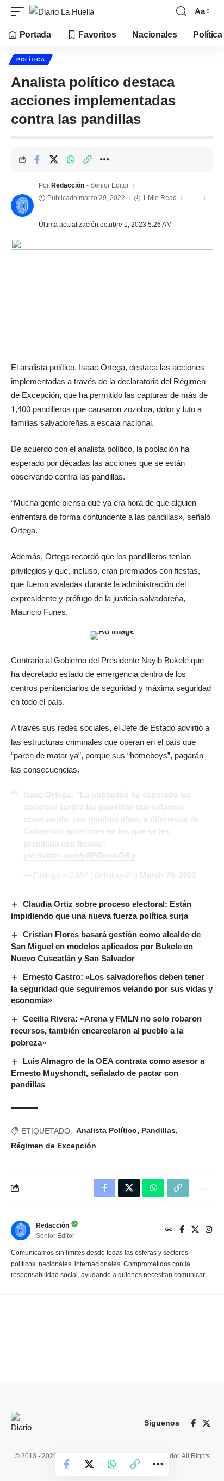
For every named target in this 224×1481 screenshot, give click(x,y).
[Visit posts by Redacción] (22, 205)
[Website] (169, 1230)
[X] (195, 1230)
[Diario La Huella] (61, 11)
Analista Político (106, 1130)
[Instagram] (208, 1230)
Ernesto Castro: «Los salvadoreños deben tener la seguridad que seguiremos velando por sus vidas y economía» (112, 988)
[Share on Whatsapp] (70, 159)
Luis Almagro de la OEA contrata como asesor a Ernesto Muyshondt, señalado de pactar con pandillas (107, 1073)
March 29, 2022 (168, 875)
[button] (20, 11)
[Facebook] (181, 1230)
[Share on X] (53, 159)
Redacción (67, 185)
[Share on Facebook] (37, 159)
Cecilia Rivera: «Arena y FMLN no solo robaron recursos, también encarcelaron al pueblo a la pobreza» (106, 1030)
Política (30, 60)
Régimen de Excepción (53, 1145)
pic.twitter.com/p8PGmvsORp (79, 855)
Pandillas (158, 1130)
